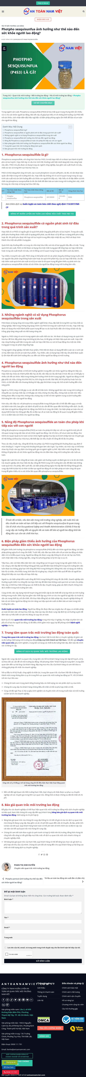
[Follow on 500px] (3, 1005)
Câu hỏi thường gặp (70, 1008)
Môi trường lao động (40, 95)
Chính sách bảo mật (70, 988)
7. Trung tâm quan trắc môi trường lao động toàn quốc (22, 146)
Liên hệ (40, 1000)
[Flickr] (31, 1000)
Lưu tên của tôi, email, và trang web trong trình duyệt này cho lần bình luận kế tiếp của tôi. (43, 948)
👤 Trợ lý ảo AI (9, 1062)
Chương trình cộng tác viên (73, 1004)
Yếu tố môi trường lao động (13, 26)
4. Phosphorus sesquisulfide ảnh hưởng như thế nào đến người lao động (29, 138)
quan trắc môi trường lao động (28, 620)
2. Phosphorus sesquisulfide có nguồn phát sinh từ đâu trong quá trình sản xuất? (32, 133)
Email (7, 927)
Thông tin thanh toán (45, 992)
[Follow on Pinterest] (19, 1000)
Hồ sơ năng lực (68, 1000)
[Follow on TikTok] (11, 1000)
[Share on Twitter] (42, 855)
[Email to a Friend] (44, 855)
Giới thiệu (41, 988)
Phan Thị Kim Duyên (31, 39)
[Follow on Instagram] (7, 1000)
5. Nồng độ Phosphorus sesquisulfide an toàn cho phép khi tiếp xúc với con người (32, 141)
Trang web (8, 937)
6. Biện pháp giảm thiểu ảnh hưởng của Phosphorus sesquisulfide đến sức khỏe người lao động (37, 143)
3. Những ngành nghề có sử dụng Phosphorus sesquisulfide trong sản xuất (30, 135)
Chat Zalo (9, 1067)
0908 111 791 (16, 1044)
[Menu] (3, 11)
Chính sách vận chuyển (71, 996)
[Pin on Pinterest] (47, 855)
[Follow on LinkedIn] (23, 1000)
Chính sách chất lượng (71, 992)
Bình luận (8, 899)
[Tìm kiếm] (83, 11)
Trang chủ (7, 95)
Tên (6, 917)
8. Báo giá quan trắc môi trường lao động (17, 149)
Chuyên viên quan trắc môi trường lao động (31, 868)
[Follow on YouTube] (27, 1000)
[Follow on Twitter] (15, 1000)
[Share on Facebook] (39, 855)
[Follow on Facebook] (3, 1000)
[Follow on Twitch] (7, 1005)
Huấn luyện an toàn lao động (14, 609)
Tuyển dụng (42, 996)
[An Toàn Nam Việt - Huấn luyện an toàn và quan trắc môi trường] (43, 11)
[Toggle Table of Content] (69, 127)
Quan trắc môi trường (21, 95)
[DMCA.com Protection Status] (43, 1019)
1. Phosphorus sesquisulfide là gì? (15, 130)
